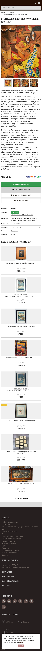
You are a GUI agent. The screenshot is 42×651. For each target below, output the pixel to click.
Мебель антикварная (10, 522)
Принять (21, 645)
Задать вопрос (22, 201)
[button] (38, 51)
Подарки (5, 555)
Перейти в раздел (21, 498)
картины (13, 218)
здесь (21, 642)
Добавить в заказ (22, 184)
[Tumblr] (20, 601)
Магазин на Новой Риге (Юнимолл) (22, 215)
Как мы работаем (10, 581)
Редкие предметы (8, 541)
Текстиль (5, 548)
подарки (32, 220)
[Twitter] (15, 601)
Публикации (8, 576)
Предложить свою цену (21, 195)
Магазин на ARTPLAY (10, 565)
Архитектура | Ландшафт (11, 539)
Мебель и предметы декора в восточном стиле (20, 527)
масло (13, 224)
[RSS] (4, 607)
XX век (13, 234)
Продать (6, 585)
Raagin (3, 649)
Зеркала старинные (9, 531)
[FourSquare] (26, 601)
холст (18, 224)
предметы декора (16, 220)
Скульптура (6, 524)
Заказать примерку (22, 189)
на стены (26, 220)
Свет (3, 529)
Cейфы (4, 534)
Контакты (7, 572)
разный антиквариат (31, 218)
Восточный (14, 231)
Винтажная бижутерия (10, 550)
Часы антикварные (9, 543)
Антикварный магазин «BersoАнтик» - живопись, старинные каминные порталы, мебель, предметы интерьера (13, 3)
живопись (20, 218)
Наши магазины (10, 560)
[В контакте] (9, 601)
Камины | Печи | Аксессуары (13, 536)
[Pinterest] (31, 601)
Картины (5, 546)
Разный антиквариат (9, 553)
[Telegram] (4, 601)
